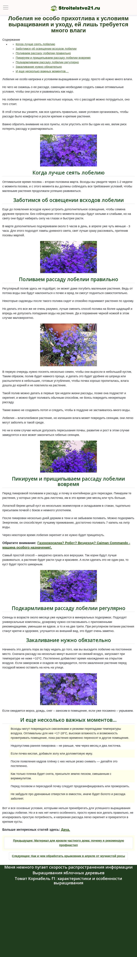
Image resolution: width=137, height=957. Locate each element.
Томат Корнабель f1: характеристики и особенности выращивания (68, 880)
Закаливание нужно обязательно (39, 66)
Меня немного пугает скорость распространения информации (68, 867)
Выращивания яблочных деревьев (68, 872)
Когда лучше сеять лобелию (35, 44)
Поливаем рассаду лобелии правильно (43, 53)
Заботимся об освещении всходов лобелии (46, 48)
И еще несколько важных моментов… (42, 71)
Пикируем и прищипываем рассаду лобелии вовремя (53, 57)
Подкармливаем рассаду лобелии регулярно (47, 62)
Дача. (65, 829)
